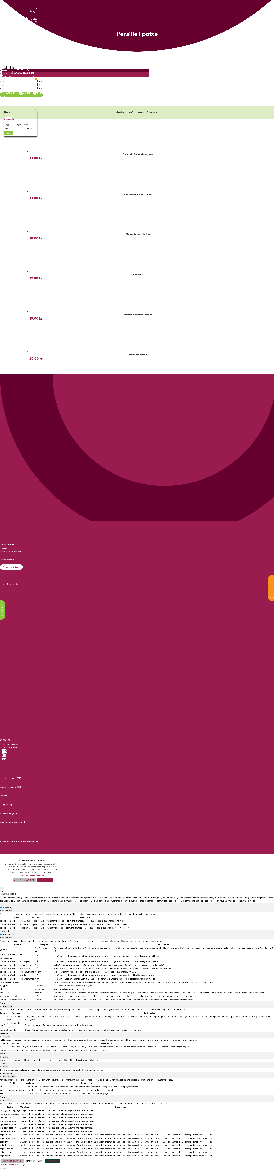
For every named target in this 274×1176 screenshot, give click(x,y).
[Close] (36, 109)
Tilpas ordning (23, 67)
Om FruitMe (26, 38)
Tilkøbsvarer (25, 32)
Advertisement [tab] (6, 1073)
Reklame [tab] (4, 1033)
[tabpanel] (137, 921)
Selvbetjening (22, 58)
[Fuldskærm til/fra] (3, 1168)
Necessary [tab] (4, 904)
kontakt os (27, 85)
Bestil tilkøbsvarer (8, 119)
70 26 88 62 (26, 99)
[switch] (1, 1006)
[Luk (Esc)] (7, 1168)
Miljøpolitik (26, 45)
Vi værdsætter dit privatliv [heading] (32, 860)
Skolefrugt (27, 49)
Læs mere (24, 875)
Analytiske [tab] (4, 1003)
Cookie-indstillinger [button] (37, 875)
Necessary (7, 907)
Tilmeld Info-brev (11, 567)
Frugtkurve (26, 25)
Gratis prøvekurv (27, 20)
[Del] (5, 1168)
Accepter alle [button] (45, 880)
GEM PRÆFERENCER (34, 1161)
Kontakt (29, 52)
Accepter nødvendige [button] (24, 880)
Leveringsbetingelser (25, 92)
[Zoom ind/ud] (1, 1168)
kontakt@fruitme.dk (25, 102)
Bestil (8, 133)
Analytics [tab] (4, 1097)
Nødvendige (8, 934)
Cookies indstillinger (32, 841)
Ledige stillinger (22, 88)
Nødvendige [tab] (5, 931)
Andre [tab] (2, 1053)
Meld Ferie (23, 62)
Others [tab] (3, 1063)
